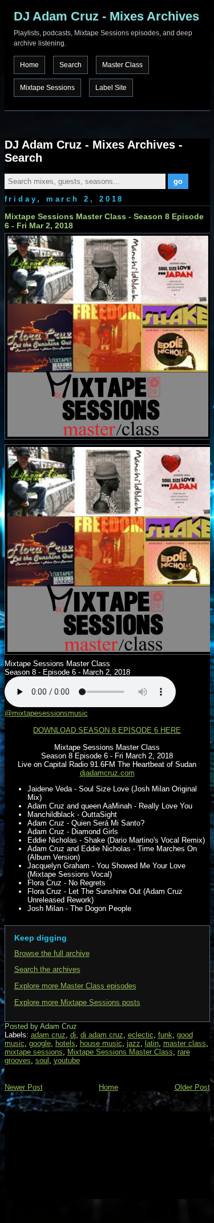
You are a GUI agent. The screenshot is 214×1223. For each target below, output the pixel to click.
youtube (67, 1060)
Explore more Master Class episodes (75, 986)
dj (73, 1035)
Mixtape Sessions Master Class (120, 1052)
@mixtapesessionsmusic (46, 713)
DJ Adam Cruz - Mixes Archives (106, 16)
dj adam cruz (101, 1035)
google (40, 1043)
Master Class (122, 65)
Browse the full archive (52, 953)
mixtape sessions (34, 1052)
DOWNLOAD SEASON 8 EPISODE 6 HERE (107, 730)
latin (152, 1043)
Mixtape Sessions (47, 88)
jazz (133, 1043)
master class (184, 1043)
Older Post (192, 1087)
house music (101, 1043)
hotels (65, 1043)
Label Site (111, 88)
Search (70, 65)
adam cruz (48, 1035)
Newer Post (24, 1087)
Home (29, 65)
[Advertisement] (61, 1154)
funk (165, 1035)
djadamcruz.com (107, 773)
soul (42, 1060)
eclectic (141, 1035)
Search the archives (47, 969)
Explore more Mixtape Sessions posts (77, 1002)
